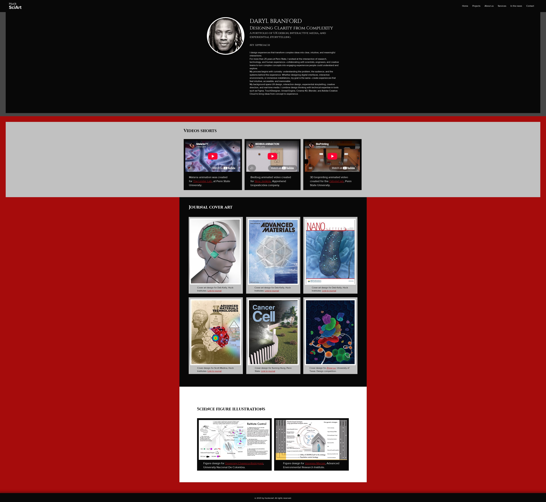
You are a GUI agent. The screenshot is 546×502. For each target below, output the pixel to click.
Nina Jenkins (263, 181)
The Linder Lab (202, 181)
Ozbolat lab (336, 181)
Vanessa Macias (315, 463)
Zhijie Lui (331, 368)
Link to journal (214, 290)
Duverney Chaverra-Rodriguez (244, 463)
